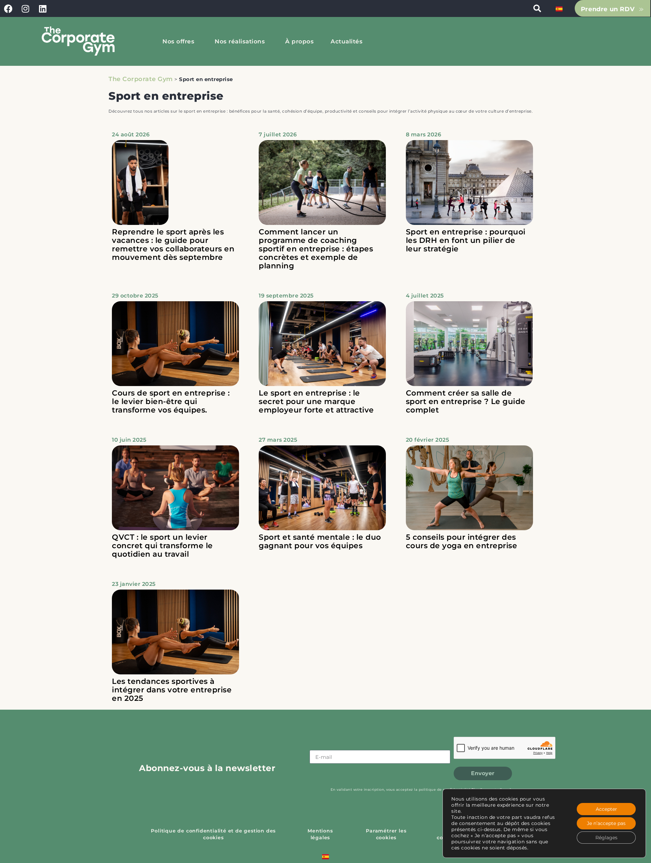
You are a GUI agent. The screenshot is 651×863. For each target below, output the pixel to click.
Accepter (606, 809)
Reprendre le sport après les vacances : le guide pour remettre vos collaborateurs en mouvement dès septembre (173, 244)
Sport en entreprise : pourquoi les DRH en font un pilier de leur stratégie (466, 240)
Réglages (606, 838)
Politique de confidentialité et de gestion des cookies (213, 834)
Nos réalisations (240, 41)
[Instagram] (25, 8)
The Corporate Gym (140, 79)
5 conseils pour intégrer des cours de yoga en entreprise (461, 541)
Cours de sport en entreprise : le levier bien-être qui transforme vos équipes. (171, 401)
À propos (299, 41)
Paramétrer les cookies (386, 834)
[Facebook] (8, 8)
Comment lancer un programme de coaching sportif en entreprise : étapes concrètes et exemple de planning (316, 248)
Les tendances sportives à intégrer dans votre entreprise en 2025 (172, 690)
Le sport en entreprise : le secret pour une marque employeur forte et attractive (316, 401)
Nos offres (178, 41)
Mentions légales (320, 834)
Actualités (346, 41)
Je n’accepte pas (606, 823)
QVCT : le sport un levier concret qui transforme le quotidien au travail (162, 546)
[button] (537, 8)
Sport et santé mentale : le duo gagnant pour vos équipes (320, 541)
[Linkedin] (42, 8)
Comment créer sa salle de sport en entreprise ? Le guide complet (466, 401)
